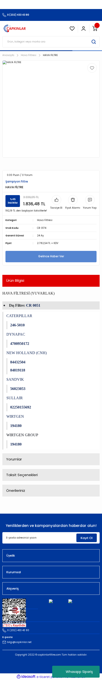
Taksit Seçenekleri (22, 474)
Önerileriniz (15, 490)
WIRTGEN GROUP (22, 435)
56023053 (17, 389)
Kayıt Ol (87, 538)
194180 (16, 426)
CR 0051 (33, 305)
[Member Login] (83, 28)
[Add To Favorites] (92, 68)
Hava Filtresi (44, 220)
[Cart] (95, 28)
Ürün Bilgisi (15, 280)
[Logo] (14, 28)
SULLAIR (14, 398)
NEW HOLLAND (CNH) (26, 353)
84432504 (17, 362)
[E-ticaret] (50, 677)
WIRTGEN (15, 416)
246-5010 (17, 325)
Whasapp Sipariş (79, 671)
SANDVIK (15, 379)
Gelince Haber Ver (51, 256)
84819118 (17, 370)
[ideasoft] (26, 677)
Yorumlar (14, 459)
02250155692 (20, 407)
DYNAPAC (15, 334)
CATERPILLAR (19, 316)
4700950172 (19, 344)
